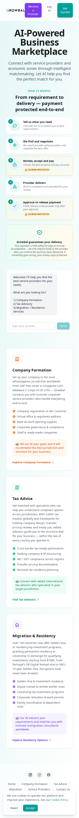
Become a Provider (33, 10)
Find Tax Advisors (24, 599)
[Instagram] (39, 774)
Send (63, 326)
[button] (39, 125)
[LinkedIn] (30, 774)
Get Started (65, 10)
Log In (49, 8)
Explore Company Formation (31, 462)
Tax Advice (60, 784)
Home (12, 784)
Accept (30, 808)
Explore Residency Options (30, 740)
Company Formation (35, 784)
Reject (14, 808)
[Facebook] (48, 774)
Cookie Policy (59, 800)
